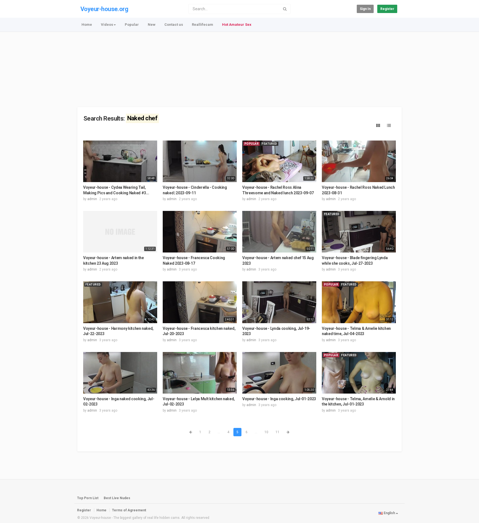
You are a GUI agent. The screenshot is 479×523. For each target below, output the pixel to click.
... (219, 432)
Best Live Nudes (117, 498)
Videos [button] (107, 24)
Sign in (365, 9)
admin (92, 199)
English (389, 513)
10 (266, 432)
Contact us (173, 24)
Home (86, 24)
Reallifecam (202, 24)
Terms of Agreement (129, 510)
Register (387, 9)
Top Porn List (87, 498)
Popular (132, 24)
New (152, 24)
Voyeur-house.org (104, 9)
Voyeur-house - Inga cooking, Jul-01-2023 (279, 399)
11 (277, 432)
